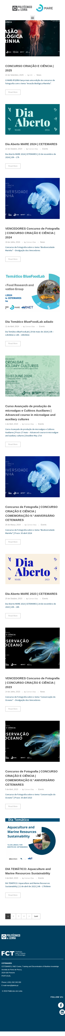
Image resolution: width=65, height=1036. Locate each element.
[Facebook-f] (61, 1005)
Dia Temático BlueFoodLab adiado (29, 321)
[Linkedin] (62, 1012)
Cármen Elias (33, 149)
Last (36, 916)
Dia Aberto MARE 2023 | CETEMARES (31, 593)
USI (31, 75)
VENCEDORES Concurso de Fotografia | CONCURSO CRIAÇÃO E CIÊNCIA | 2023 (32, 683)
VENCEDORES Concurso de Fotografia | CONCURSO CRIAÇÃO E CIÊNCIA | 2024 (32, 233)
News (39, 75)
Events (45, 149)
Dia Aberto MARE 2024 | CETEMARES (31, 144)
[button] (32, 17)
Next (29, 916)
